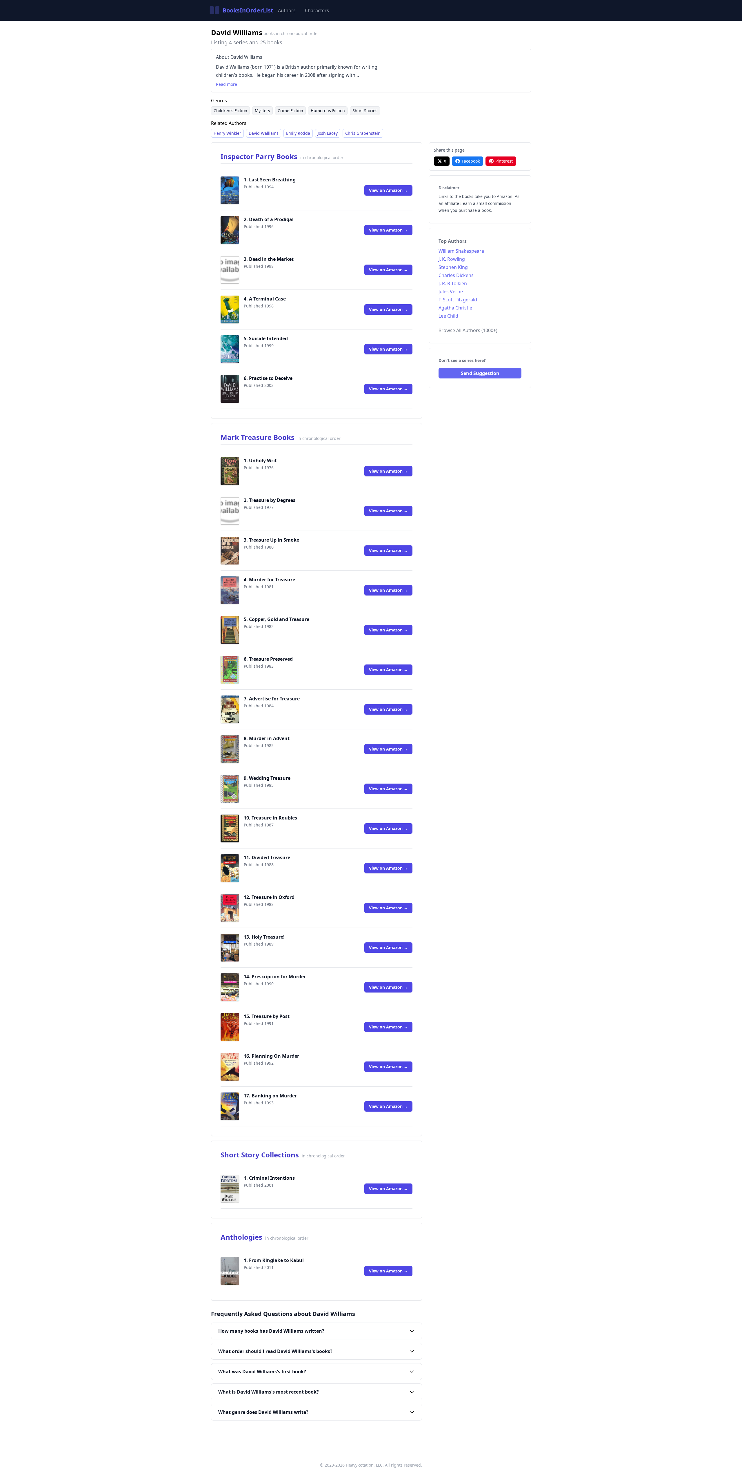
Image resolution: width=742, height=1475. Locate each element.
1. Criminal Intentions (269, 1178)
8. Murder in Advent (267, 738)
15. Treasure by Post (267, 1016)
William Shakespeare (461, 251)
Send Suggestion (480, 373)
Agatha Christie (455, 308)
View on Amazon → (388, 190)
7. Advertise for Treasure (272, 698)
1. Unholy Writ (260, 460)
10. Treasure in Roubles (270, 818)
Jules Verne (451, 291)
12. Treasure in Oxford (269, 897)
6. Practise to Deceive (268, 378)
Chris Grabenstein (363, 133)
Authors (287, 10)
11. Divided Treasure (267, 857)
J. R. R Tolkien (453, 283)
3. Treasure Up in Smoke (271, 540)
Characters (317, 10)
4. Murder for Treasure (269, 579)
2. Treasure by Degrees (269, 500)
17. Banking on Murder (270, 1095)
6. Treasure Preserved (268, 659)
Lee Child (448, 316)
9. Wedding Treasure (267, 778)
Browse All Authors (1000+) (468, 330)
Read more (226, 84)
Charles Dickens (456, 275)
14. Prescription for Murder (275, 976)
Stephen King (453, 267)
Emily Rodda (298, 133)
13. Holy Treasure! (264, 937)
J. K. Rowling (452, 259)
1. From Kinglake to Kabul (274, 1260)
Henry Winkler (227, 133)
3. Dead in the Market (269, 259)
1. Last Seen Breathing (270, 179)
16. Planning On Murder (271, 1056)
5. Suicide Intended (266, 338)
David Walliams (264, 133)
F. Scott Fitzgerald (458, 299)
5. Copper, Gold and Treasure (276, 619)
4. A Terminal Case (265, 299)
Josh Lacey (328, 133)
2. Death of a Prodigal (269, 219)
